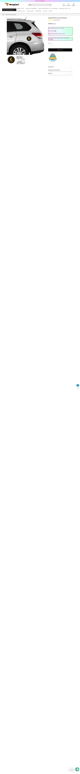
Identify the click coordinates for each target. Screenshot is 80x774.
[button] (78, 391)
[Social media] (77, 388)
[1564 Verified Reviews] (52, 61)
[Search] (50, 5)
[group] (11, 59)
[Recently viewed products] (77, 385)
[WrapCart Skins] (12, 4)
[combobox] (40, 5)
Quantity (49, 43)
